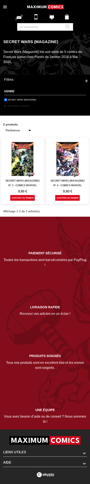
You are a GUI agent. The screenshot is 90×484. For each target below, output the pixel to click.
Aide (7, 462)
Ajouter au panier (22, 198)
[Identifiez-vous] (52, 18)
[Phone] (37, 18)
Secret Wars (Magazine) (22, 100)
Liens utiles (14, 452)
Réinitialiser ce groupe (18, 106)
